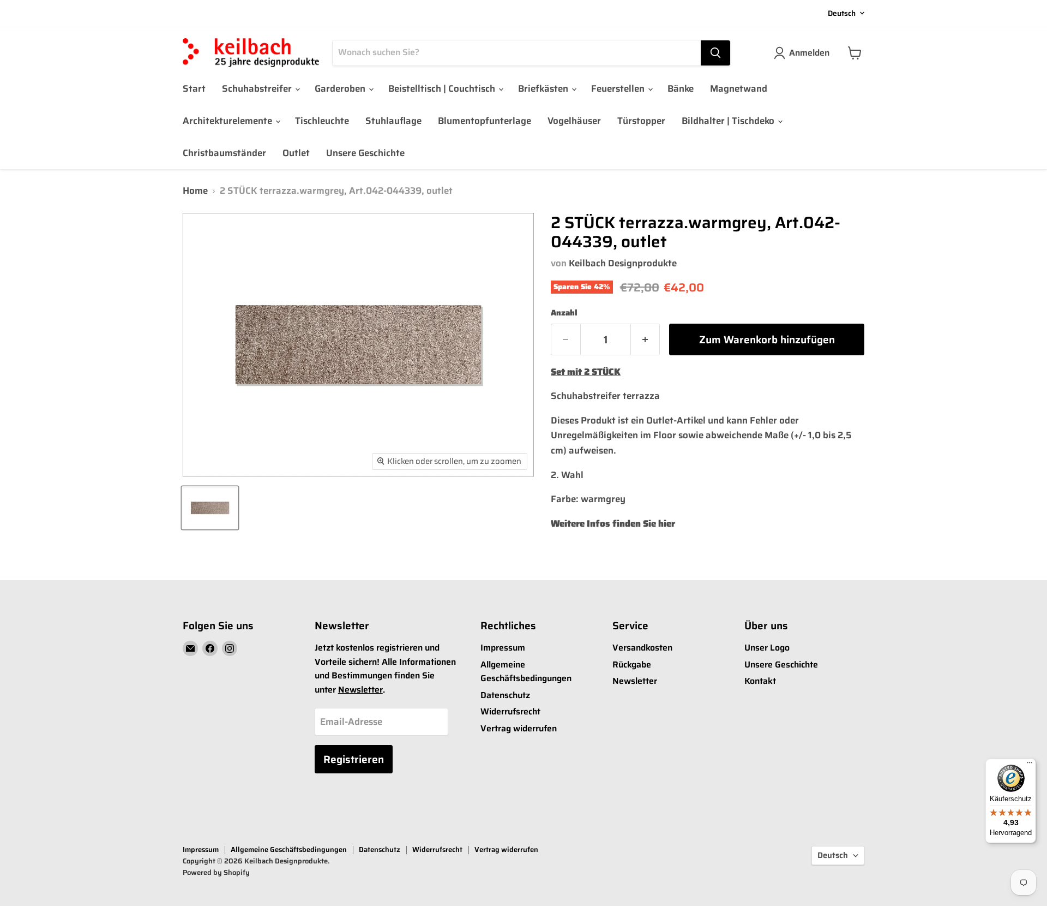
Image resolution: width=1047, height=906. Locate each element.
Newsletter (360, 689)
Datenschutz (505, 695)
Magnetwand (738, 88)
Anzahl (564, 313)
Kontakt (760, 681)
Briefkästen (544, 88)
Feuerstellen (619, 88)
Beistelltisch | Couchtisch (442, 88)
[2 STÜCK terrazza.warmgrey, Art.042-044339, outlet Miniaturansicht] (210, 507)
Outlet (296, 153)
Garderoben (341, 88)
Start (194, 88)
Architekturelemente (228, 121)
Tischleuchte (322, 121)
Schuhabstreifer (258, 88)
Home (195, 191)
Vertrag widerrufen (518, 728)
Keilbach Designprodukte (623, 263)
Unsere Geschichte (365, 153)
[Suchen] (715, 52)
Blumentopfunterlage (484, 121)
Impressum (502, 647)
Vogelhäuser (574, 121)
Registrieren (353, 759)
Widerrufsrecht (510, 711)
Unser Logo (767, 647)
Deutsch (842, 13)
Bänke (680, 88)
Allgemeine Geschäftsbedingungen (525, 672)
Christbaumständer (224, 153)
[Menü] (1029, 765)
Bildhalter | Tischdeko (729, 121)
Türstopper (641, 121)
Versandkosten (642, 647)
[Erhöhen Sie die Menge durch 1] (645, 339)
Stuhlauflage (393, 121)
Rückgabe (631, 664)
